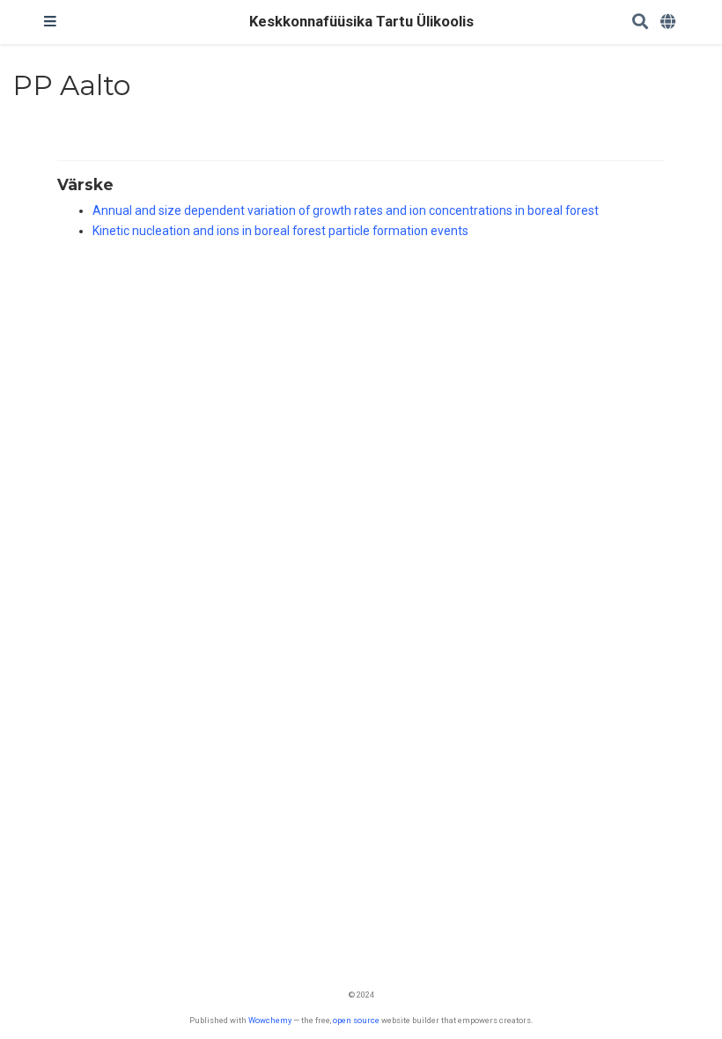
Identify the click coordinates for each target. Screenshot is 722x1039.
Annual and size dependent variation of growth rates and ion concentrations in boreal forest (345, 210)
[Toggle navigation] (50, 22)
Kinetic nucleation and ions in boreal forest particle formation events (280, 231)
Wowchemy (269, 1020)
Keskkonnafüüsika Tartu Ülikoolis (361, 21)
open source (356, 1020)
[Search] (640, 22)
